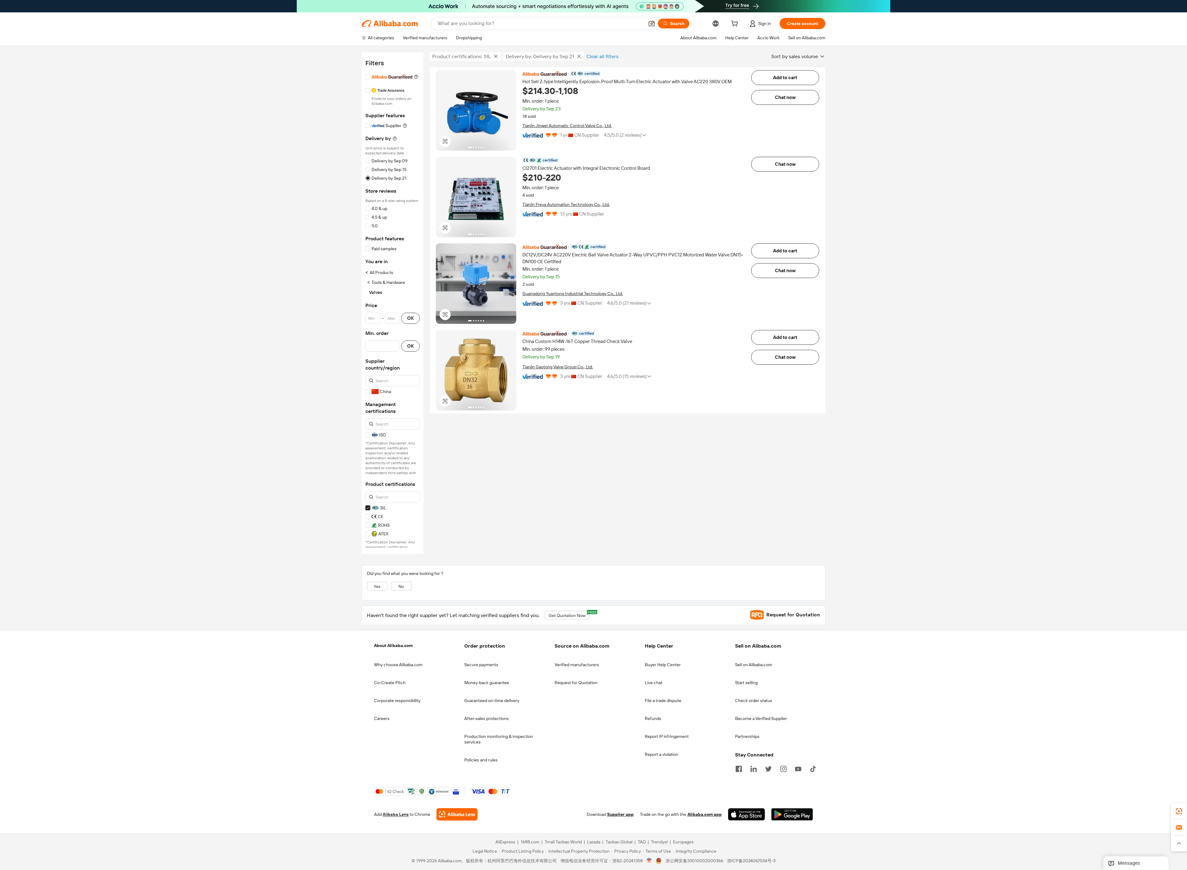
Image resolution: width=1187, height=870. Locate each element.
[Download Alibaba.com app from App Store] (746, 814)
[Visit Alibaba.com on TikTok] (813, 768)
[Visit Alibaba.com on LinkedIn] (753, 768)
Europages (683, 841)
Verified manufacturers (577, 664)
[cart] (735, 24)
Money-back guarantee (486, 682)
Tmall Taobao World (563, 841)
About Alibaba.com (393, 645)
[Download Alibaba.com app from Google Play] (792, 814)
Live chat (653, 682)
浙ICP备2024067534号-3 (751, 860)
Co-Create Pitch (390, 682)
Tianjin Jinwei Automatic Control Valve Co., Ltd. (567, 125)
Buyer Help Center (663, 664)
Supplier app (620, 814)
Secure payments (481, 664)
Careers (381, 718)
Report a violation (661, 754)
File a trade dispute (663, 700)
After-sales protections (486, 718)
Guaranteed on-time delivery (491, 700)
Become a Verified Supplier (761, 718)
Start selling (746, 682)
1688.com (530, 841)
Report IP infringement (667, 736)
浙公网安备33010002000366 (694, 860)
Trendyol (659, 841)
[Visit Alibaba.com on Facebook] (738, 768)
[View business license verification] (649, 861)
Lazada (593, 841)
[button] (651, 23)
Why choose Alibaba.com (398, 664)
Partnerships (747, 736)
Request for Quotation (576, 682)
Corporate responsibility (397, 700)
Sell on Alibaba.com (753, 664)
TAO (642, 841)
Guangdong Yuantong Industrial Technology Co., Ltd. (572, 293)
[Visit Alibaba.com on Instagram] (783, 768)
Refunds (653, 718)
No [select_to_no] (401, 586)
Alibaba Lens (396, 814)
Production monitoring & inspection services (498, 739)
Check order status (753, 700)
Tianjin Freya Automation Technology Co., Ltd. (566, 204)
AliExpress (505, 841)
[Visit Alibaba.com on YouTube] (798, 768)
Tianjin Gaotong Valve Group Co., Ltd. (557, 366)
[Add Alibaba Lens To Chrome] (457, 814)
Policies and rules (481, 759)
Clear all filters (602, 56)
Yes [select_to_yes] (377, 586)
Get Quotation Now (569, 614)
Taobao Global (619, 841)
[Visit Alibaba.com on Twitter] (768, 768)
